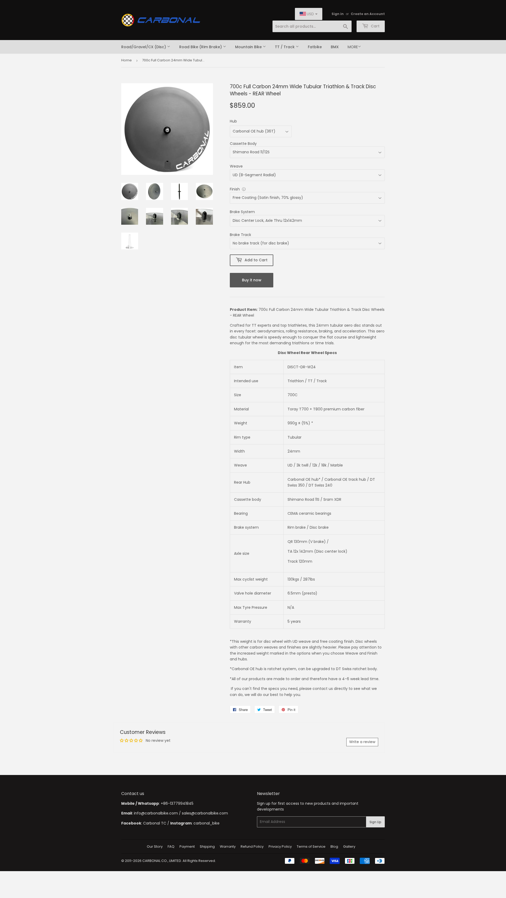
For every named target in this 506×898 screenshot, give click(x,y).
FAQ (171, 846)
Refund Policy (252, 846)
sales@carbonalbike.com (205, 813)
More (353, 47)
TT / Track (285, 47)
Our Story (155, 846)
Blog (334, 846)
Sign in (338, 14)
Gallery (349, 846)
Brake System (242, 211)
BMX (335, 47)
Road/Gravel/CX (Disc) (144, 47)
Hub (233, 121)
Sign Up (375, 822)
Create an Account (368, 14)
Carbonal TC (154, 823)
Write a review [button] (362, 741)
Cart (375, 26)
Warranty (228, 846)
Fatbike (315, 47)
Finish (235, 189)
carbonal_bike (206, 823)
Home (126, 60)
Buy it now (251, 280)
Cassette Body (243, 143)
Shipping (207, 846)
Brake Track (240, 234)
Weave (236, 166)
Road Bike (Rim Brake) (201, 47)
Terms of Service (311, 846)
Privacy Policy (280, 846)
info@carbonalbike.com (156, 813)
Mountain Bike (249, 47)
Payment (187, 846)
